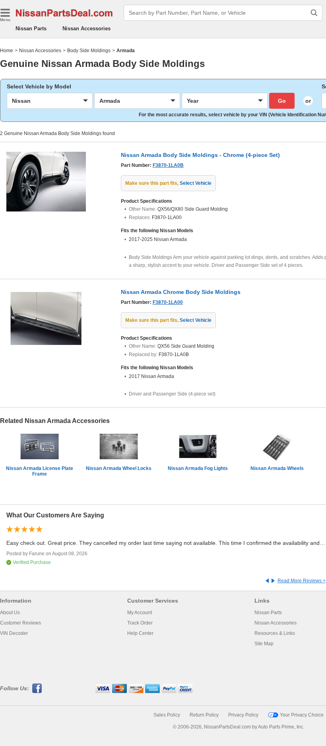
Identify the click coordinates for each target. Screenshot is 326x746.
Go (282, 101)
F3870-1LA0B (168, 165)
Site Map (264, 643)
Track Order (140, 623)
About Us (10, 612)
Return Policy (204, 715)
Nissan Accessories (86, 28)
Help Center (140, 633)
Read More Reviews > (301, 580)
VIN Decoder (14, 633)
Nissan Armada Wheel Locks (118, 468)
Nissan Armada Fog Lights (198, 468)
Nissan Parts (31, 28)
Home (6, 50)
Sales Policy (166, 715)
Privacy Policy (243, 715)
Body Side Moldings (89, 50)
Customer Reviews (20, 623)
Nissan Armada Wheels (277, 468)
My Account (139, 612)
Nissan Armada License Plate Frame (39, 471)
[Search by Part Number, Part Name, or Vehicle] (314, 13)
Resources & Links (274, 633)
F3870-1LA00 (168, 302)
